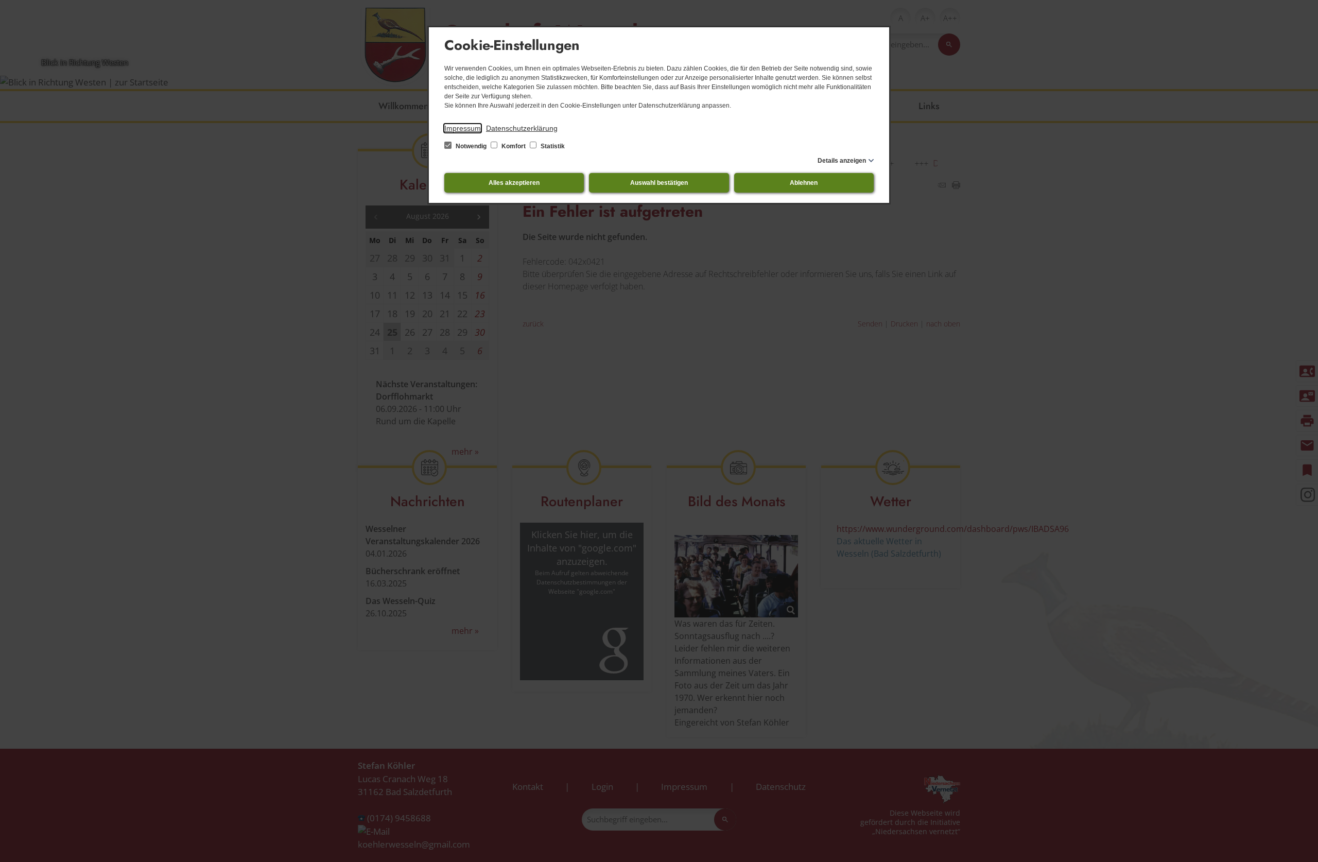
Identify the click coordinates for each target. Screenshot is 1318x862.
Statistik (552, 146)
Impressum (462, 128)
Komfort (513, 146)
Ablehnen (804, 182)
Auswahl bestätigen (659, 182)
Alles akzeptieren (514, 182)
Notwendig (471, 146)
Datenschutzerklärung (522, 128)
